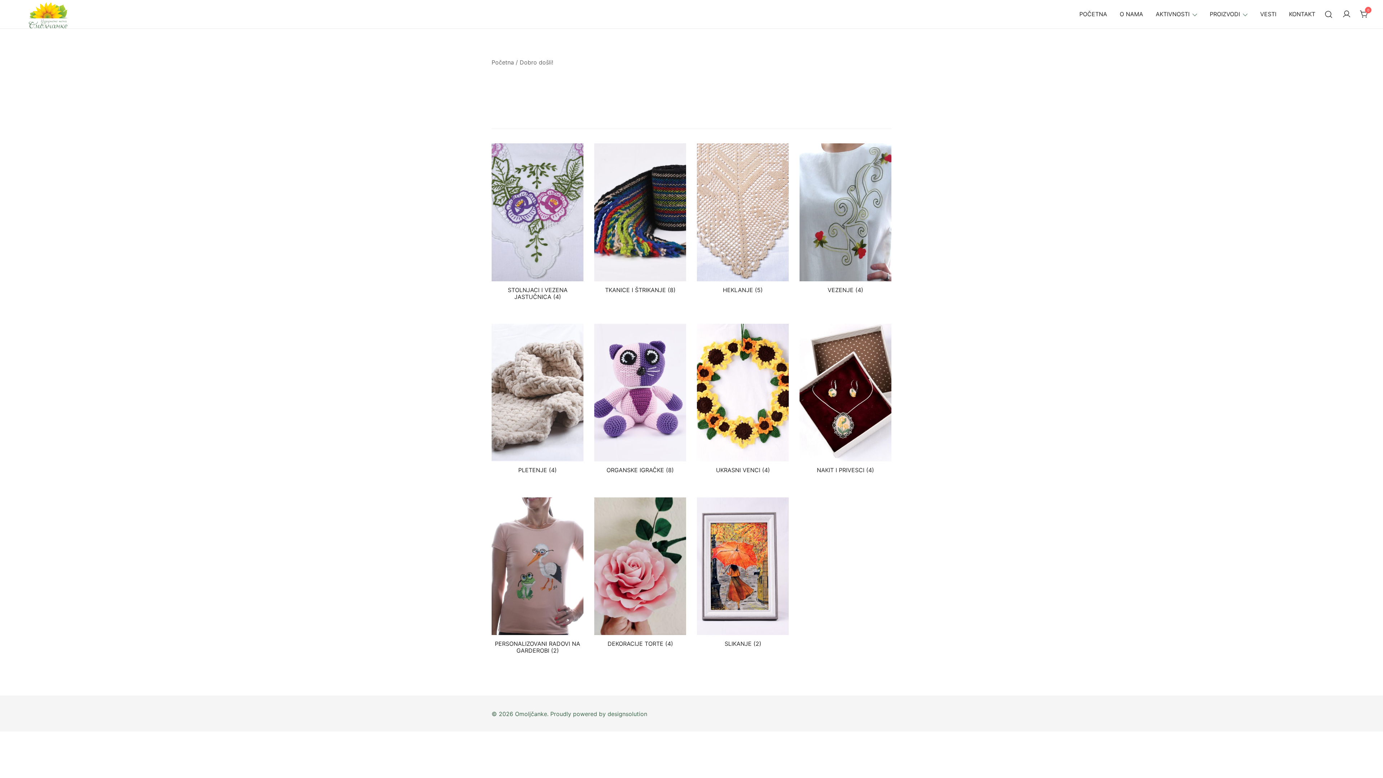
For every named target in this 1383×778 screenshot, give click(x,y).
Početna (503, 62)
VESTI (1268, 14)
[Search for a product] (1328, 14)
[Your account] (1346, 14)
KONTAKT (1302, 14)
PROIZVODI (1225, 14)
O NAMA (1131, 14)
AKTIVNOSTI (1173, 14)
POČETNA (1093, 14)
